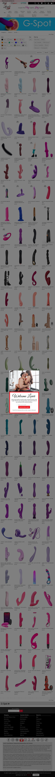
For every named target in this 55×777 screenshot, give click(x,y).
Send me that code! (24, 407)
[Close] (37, 369)
